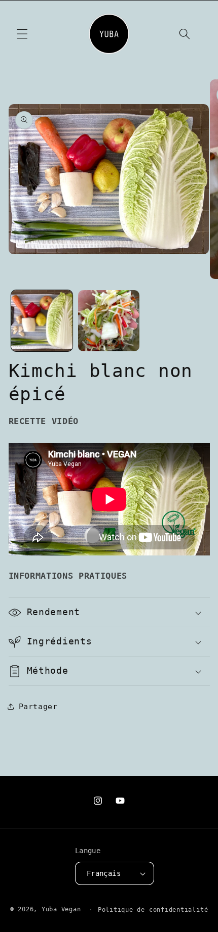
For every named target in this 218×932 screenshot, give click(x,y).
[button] (22, 34)
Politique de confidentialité (153, 909)
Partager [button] (38, 706)
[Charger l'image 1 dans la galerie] (41, 320)
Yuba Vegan (61, 909)
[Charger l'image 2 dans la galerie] (108, 320)
